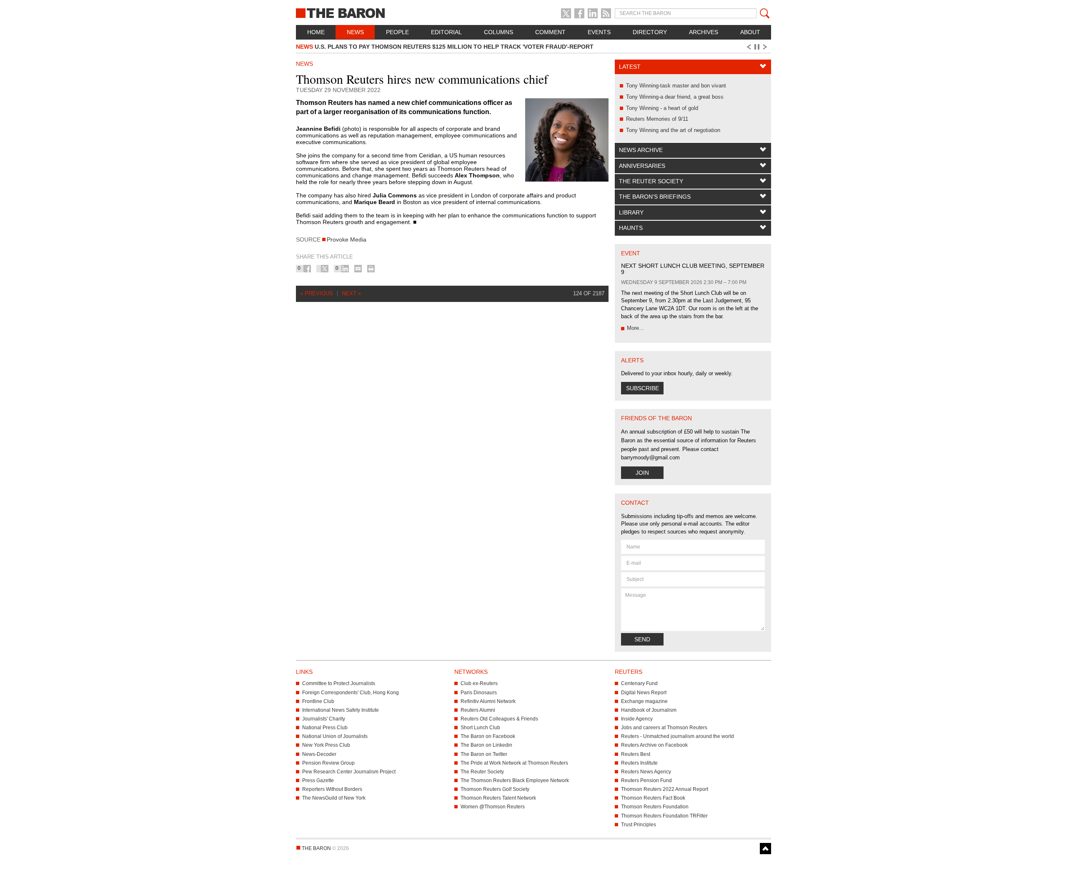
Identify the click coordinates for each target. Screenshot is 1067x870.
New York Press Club (326, 745)
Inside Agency (637, 719)
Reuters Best (635, 754)
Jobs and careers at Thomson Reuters (664, 727)
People (397, 32)
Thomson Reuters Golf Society (495, 789)
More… (635, 328)
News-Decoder (319, 754)
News (355, 32)
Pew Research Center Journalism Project (349, 772)
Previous (748, 47)
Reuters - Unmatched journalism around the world (677, 736)
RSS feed (606, 13)
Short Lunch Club (480, 727)
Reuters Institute (639, 763)
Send (642, 639)
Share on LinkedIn (345, 268)
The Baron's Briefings (655, 196)
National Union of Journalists (335, 736)
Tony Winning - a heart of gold (662, 108)
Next (766, 47)
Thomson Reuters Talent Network (498, 798)
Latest (630, 66)
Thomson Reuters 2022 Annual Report (664, 789)
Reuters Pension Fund (646, 780)
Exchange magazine (644, 701)
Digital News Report (643, 693)
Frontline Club (318, 701)
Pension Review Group (328, 763)
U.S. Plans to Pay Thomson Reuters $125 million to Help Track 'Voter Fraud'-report (445, 46)
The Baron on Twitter (484, 754)
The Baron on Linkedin (486, 745)
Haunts (631, 227)
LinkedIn (593, 13)
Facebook (579, 13)
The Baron (371, 12)
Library (631, 212)
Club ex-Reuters (479, 683)
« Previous (316, 293)
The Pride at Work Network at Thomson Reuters (514, 763)
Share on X (324, 268)
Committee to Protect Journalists (338, 683)
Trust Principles (638, 825)
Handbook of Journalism (648, 710)
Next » (351, 293)
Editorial (446, 32)
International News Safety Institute (340, 710)
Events (599, 32)
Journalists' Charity (323, 719)
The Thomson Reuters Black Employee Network (515, 780)
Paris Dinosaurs (479, 693)
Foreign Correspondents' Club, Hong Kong (350, 693)
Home (316, 32)
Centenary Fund (639, 683)
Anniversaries (642, 165)
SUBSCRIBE (642, 388)
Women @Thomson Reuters (493, 807)
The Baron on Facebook (488, 736)
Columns (498, 32)
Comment (550, 32)
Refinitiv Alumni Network (488, 701)
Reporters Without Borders (332, 789)
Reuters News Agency (646, 772)
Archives (703, 32)
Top (765, 848)
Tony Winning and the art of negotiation (673, 130)
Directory (650, 32)
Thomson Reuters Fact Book (653, 798)
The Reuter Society (651, 181)
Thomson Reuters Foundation (655, 807)
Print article (371, 268)
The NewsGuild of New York (334, 798)
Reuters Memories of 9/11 (657, 119)
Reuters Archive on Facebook (654, 745)
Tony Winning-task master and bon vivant (676, 85)
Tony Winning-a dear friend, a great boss (675, 97)
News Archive (641, 150)
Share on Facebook (307, 268)
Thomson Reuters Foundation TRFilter (664, 816)
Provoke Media (346, 239)
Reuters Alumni (478, 710)
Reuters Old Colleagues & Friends (499, 719)
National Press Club (325, 727)
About (750, 32)
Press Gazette (318, 780)
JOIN (642, 472)
